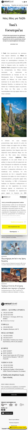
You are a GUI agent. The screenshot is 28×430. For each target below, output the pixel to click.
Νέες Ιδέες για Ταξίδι (14, 18)
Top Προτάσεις (6, 5)
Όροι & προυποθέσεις (14, 419)
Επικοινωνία (14, 425)
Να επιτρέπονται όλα (14, 226)
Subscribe (14, 395)
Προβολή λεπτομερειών (17, 222)
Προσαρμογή (13, 231)
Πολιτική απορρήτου (14, 422)
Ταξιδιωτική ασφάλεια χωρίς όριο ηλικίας (13, 376)
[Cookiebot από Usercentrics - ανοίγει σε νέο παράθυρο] (20, 197)
